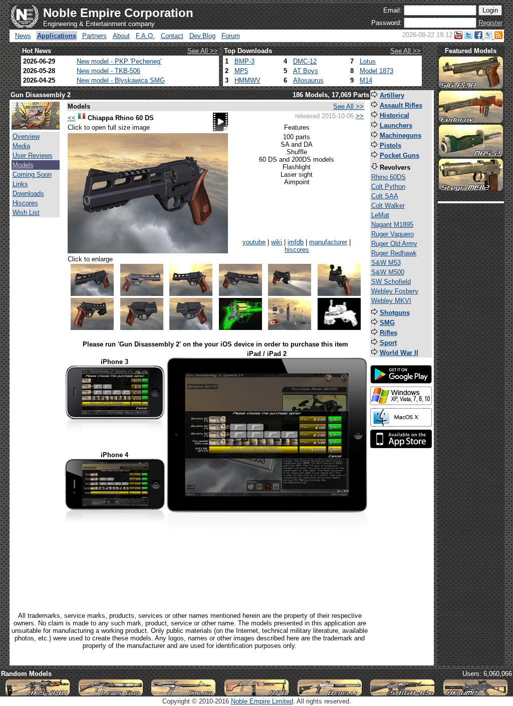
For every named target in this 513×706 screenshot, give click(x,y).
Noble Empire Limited (262, 701)
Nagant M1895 (392, 224)
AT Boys (305, 71)
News (23, 36)
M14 (366, 80)
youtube (254, 242)
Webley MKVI (391, 300)
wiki (276, 242)
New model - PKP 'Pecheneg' (119, 61)
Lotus (368, 61)
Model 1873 (376, 71)
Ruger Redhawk (394, 253)
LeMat (380, 215)
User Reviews (33, 155)
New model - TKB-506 (108, 71)
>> (360, 116)
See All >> (202, 51)
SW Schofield (391, 281)
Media (21, 146)
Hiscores (25, 203)
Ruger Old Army (394, 243)
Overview (26, 136)
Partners (94, 36)
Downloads (28, 193)
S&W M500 (387, 272)
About (121, 36)
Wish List (26, 212)
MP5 (241, 71)
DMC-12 (305, 61)
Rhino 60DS (388, 177)
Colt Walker (388, 205)
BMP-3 (244, 61)
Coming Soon (32, 174)
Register (490, 23)
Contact (172, 36)
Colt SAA (384, 196)
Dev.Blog (202, 36)
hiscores (297, 249)
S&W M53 (386, 262)
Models (23, 165)
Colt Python (388, 186)
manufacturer (328, 242)
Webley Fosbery (394, 291)
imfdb (296, 242)
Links (20, 184)
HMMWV (247, 80)
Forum (230, 36)
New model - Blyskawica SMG (121, 80)
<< (72, 118)
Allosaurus (308, 80)
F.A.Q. (145, 36)
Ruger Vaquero (392, 234)
